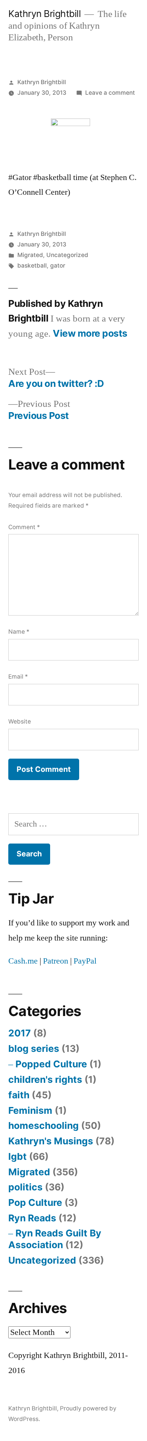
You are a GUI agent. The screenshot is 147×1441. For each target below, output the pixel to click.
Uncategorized (67, 255)
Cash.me (23, 961)
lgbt (17, 1156)
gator (57, 265)
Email (18, 676)
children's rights (45, 1079)
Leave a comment (110, 92)
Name (18, 631)
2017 (19, 1033)
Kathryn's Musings (50, 1141)
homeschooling (43, 1125)
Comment (24, 527)
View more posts (90, 333)
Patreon (55, 961)
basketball (32, 265)
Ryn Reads (32, 1218)
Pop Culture (35, 1202)
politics (25, 1187)
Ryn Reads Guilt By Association (54, 1238)
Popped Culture (51, 1064)
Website (19, 721)
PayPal (85, 961)
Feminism (30, 1110)
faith (18, 1095)
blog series (33, 1048)
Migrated (30, 255)
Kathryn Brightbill (44, 13)
